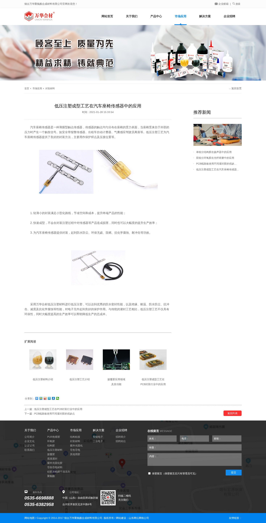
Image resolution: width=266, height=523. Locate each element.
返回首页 (236, 88)
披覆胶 (51, 454)
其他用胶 (75, 454)
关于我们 (132, 16)
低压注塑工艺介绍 (79, 379)
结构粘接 (75, 436)
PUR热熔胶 (53, 436)
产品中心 (156, 16)
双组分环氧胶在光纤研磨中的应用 (215, 157)
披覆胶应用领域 (116, 379)
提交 (233, 472)
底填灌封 (52, 458)
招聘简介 (121, 436)
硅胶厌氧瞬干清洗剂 (58, 471)
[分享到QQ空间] (41, 398)
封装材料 (50, 88)
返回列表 (232, 413)
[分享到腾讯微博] (49, 398)
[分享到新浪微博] (45, 398)
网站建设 (121, 517)
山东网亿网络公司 (139, 517)
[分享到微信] (57, 398)
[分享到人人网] (53, 398)
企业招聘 (229, 16)
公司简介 (29, 436)
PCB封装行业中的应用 (153, 384)
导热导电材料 (54, 467)
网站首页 (107, 16)
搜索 (237, 4)
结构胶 (51, 445)
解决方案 (205, 16)
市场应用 (180, 16)
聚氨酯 (51, 476)
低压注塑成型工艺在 (153, 379)
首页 (26, 88)
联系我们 (29, 449)
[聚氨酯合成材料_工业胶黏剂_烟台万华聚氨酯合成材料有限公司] (53, 16)
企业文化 (29, 441)
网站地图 (29, 517)
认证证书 (29, 445)
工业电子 (98, 441)
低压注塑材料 (54, 449)
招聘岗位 (121, 441)
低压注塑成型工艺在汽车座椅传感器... (217, 169)
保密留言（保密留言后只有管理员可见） (175, 473)
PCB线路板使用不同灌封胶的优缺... (216, 163)
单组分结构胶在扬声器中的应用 (214, 152)
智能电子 (98, 436)
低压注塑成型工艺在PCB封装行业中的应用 (58, 409)
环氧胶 (51, 441)
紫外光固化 (76, 445)
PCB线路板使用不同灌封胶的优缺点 (54, 413)
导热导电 (75, 449)
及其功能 (116, 384)
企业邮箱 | (224, 3)
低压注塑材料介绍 (43, 379)
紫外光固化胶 (54, 463)
